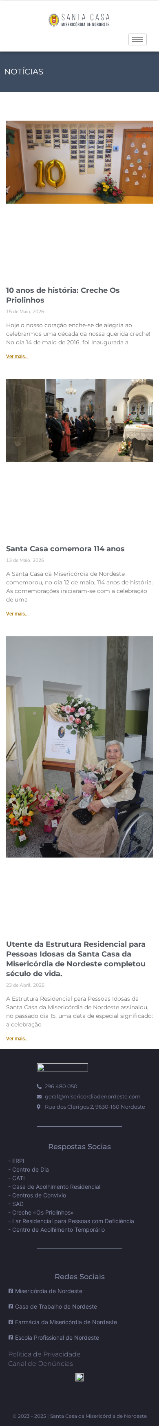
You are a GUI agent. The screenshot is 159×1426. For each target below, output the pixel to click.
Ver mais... (17, 356)
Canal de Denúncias (40, 1364)
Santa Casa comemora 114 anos (65, 548)
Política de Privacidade (44, 1354)
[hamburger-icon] (137, 39)
